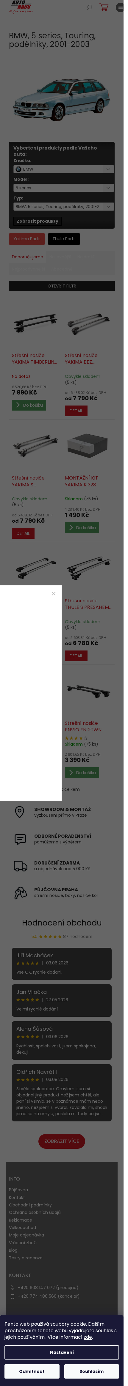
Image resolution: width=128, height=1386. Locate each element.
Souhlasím (91, 1371)
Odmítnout (32, 1371)
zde (88, 1337)
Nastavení (62, 1352)
